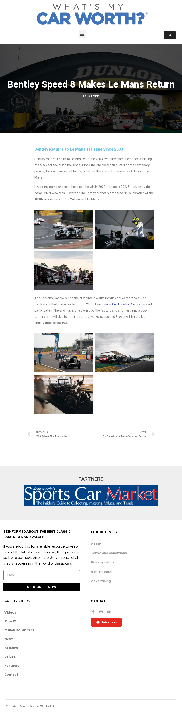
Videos (10, 612)
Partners (12, 666)
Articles (11, 648)
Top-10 (10, 621)
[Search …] (170, 35)
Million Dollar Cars (19, 630)
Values (10, 657)
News (8, 639)
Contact (11, 674)
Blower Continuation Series (121, 304)
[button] (82, 34)
